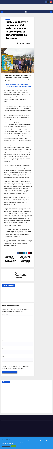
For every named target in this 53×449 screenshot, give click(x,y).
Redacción (5, 297)
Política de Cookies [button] (6, 446)
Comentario (5, 314)
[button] (48, 12)
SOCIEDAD (8, 19)
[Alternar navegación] (25, 12)
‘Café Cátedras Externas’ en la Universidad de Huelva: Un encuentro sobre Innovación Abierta (11, 258)
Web (3, 356)
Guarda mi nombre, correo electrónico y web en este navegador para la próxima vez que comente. (15, 367)
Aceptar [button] (13, 446)
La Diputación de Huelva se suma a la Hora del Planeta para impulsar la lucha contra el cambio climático (24, 259)
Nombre (4, 341)
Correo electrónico (7, 348)
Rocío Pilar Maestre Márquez (23, 43)
